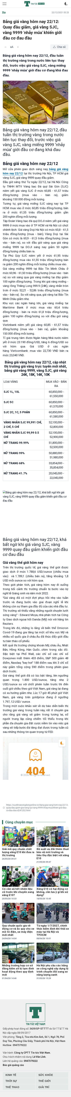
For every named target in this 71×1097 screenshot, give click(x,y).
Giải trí (43, 1087)
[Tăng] (18, 47)
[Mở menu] (5, 4)
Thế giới (44, 1080)
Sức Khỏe (45, 1074)
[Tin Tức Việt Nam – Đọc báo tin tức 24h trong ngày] (34, 4)
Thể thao (12, 1087)
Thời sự (11, 1080)
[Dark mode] (66, 4)
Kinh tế (11, 1074)
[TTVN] (35, 1015)
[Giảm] (5, 47)
